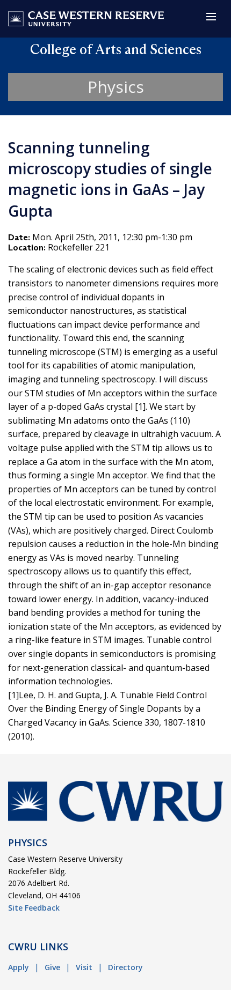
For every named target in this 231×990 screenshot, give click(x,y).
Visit (84, 967)
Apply (18, 967)
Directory (125, 967)
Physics (116, 87)
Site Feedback (34, 908)
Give (52, 967)
